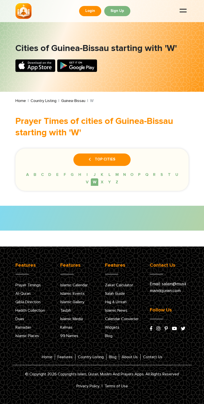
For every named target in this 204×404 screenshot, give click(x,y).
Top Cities (105, 159)
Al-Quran (23, 294)
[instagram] (158, 329)
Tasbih (65, 310)
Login (90, 11)
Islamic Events (72, 294)
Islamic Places (27, 336)
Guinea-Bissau (73, 101)
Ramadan (23, 327)
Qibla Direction (28, 302)
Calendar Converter (122, 319)
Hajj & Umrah (116, 302)
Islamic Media (71, 319)
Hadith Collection (30, 310)
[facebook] (151, 329)
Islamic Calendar (74, 285)
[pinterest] (166, 329)
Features (65, 357)
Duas (19, 319)
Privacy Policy (88, 386)
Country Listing (43, 101)
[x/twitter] (183, 329)
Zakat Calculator (119, 285)
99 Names (69, 336)
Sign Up (117, 11)
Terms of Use (116, 386)
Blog (108, 336)
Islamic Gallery (72, 302)
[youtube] (174, 329)
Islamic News (116, 310)
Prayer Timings (28, 285)
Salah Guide (115, 294)
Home (20, 101)
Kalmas (66, 327)
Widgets (112, 327)
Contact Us (152, 357)
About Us (130, 357)
